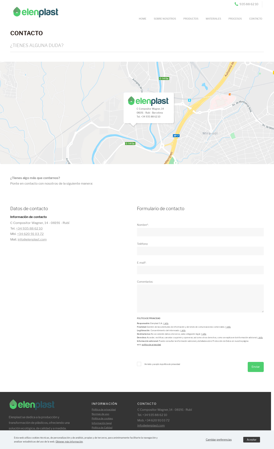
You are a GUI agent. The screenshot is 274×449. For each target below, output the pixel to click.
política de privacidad (151, 344)
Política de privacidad (104, 409)
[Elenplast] (34, 9)
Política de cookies (102, 418)
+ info (165, 323)
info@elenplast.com (32, 239)
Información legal (102, 423)
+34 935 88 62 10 (29, 228)
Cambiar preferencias (219, 439)
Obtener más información (69, 441)
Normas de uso (100, 413)
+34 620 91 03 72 (30, 234)
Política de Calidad (102, 427)
